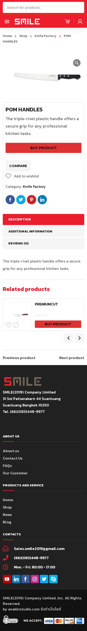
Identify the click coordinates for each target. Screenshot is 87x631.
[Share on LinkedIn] (42, 199)
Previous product (19, 358)
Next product (71, 358)
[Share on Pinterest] (31, 199)
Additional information (30, 231)
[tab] (43, 219)
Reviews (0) (18, 243)
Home (7, 36)
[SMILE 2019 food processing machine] (27, 21)
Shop (23, 36)
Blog (7, 522)
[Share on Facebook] (10, 199)
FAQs (7, 465)
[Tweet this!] (21, 199)
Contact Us (13, 458)
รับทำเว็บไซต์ (51, 609)
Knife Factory (45, 36)
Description (19, 219)
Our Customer (15, 473)
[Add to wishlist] (8, 325)
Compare (18, 166)
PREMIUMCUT (46, 304)
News (7, 514)
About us (11, 451)
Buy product (43, 148)
